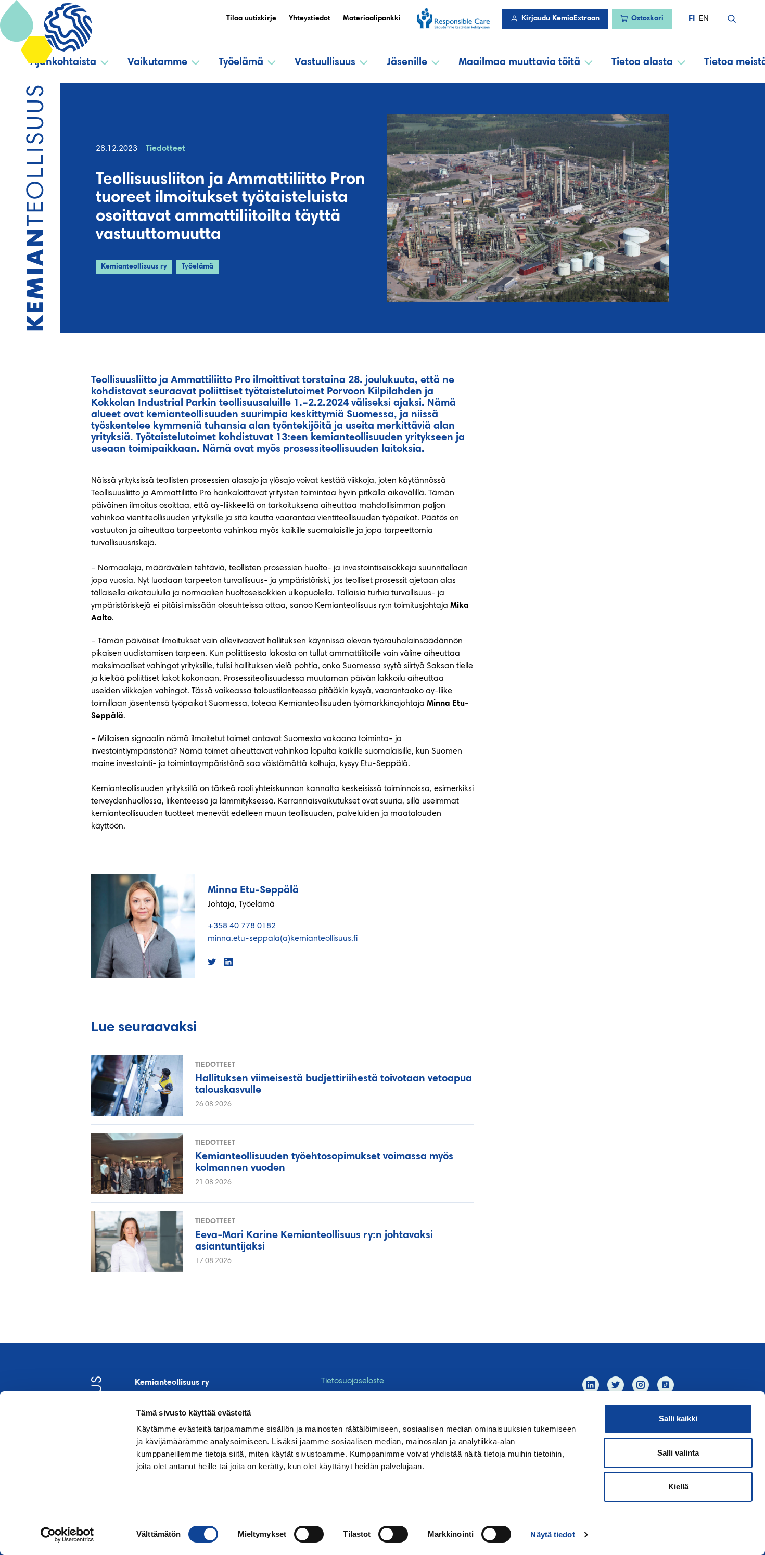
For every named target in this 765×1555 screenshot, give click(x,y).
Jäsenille (407, 62)
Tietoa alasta (642, 62)
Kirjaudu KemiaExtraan (560, 18)
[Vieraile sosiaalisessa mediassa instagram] (640, 1384)
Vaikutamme (157, 62)
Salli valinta (678, 1452)
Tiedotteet (165, 149)
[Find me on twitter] (212, 962)
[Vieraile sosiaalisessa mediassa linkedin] (590, 1384)
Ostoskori (647, 18)
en (704, 19)
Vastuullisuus (325, 62)
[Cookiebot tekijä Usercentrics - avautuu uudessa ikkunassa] (67, 1535)
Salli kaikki (678, 1418)
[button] (731, 18)
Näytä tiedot (552, 1534)
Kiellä (678, 1486)
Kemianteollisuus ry (134, 267)
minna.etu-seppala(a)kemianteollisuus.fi (283, 939)
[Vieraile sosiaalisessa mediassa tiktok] (665, 1384)
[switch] (309, 1534)
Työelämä (241, 62)
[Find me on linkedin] (228, 962)
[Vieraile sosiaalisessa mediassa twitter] (615, 1384)
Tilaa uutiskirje (251, 18)
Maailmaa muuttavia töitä (519, 62)
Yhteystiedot (309, 18)
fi (691, 19)
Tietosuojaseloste (352, 1381)
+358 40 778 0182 (242, 926)
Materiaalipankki (372, 18)
